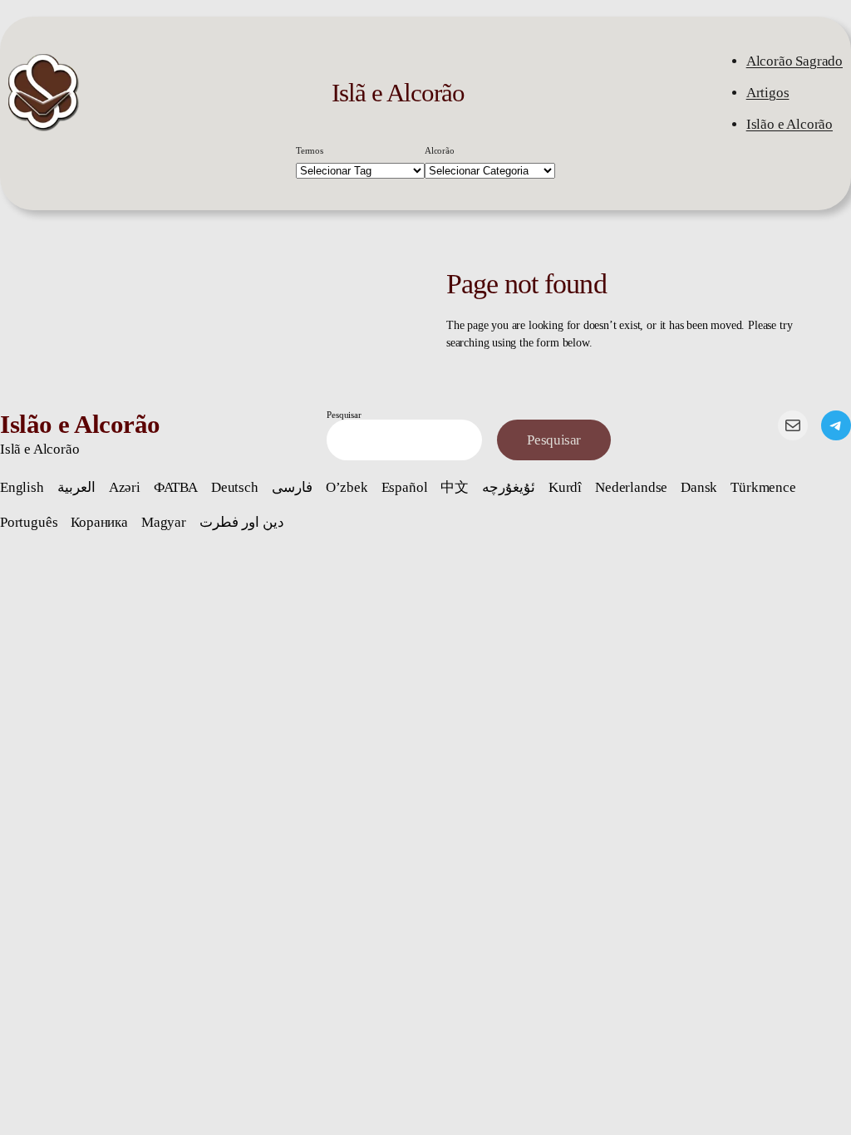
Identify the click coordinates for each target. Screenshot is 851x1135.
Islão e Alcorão (789, 124)
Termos (309, 150)
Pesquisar (344, 415)
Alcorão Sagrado (794, 61)
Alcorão (440, 150)
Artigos (768, 93)
